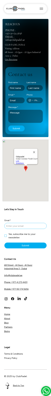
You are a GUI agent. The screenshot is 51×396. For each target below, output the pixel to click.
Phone (29, 95)
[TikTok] (26, 299)
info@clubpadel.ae (15, 39)
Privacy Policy (10, 358)
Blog (6, 322)
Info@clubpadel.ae (13, 275)
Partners (8, 327)
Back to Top (18, 385)
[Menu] (41, 8)
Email (11, 95)
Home (7, 314)
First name (13, 82)
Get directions (11, 59)
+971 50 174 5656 (13, 33)
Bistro (7, 331)
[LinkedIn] (19, 299)
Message (13, 107)
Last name (31, 82)
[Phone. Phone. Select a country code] (31, 100)
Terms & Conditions (13, 353)
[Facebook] (13, 299)
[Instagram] (6, 299)
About (7, 318)
